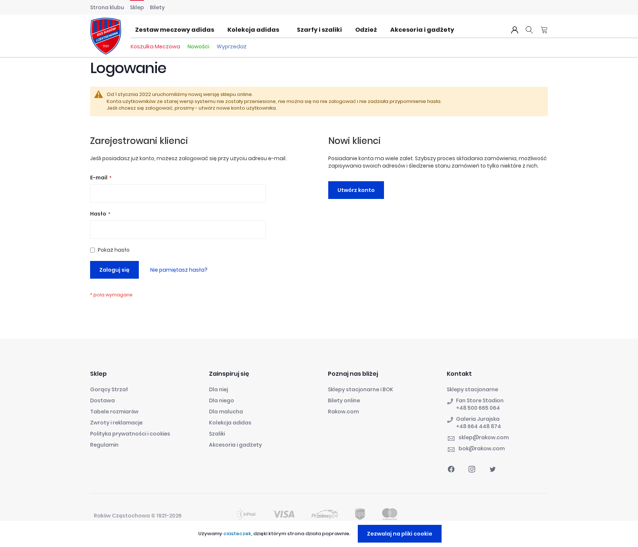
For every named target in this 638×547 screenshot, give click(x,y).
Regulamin (104, 444)
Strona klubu (107, 7)
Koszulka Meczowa (155, 46)
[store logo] (105, 36)
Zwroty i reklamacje (116, 422)
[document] (320, 534)
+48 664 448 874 (478, 426)
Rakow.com (343, 411)
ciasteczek (237, 533)
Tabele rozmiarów (114, 411)
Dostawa (102, 400)
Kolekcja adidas (230, 422)
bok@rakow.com (482, 448)
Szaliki (217, 433)
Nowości (198, 46)
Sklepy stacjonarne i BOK (360, 389)
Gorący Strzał (109, 389)
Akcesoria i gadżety (235, 444)
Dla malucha (226, 411)
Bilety (157, 7)
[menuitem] (177, 30)
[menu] (297, 30)
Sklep (137, 7)
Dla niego (221, 400)
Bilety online (344, 400)
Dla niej (218, 389)
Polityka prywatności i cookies (130, 433)
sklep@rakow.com (484, 437)
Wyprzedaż (232, 46)
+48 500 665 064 (478, 408)
